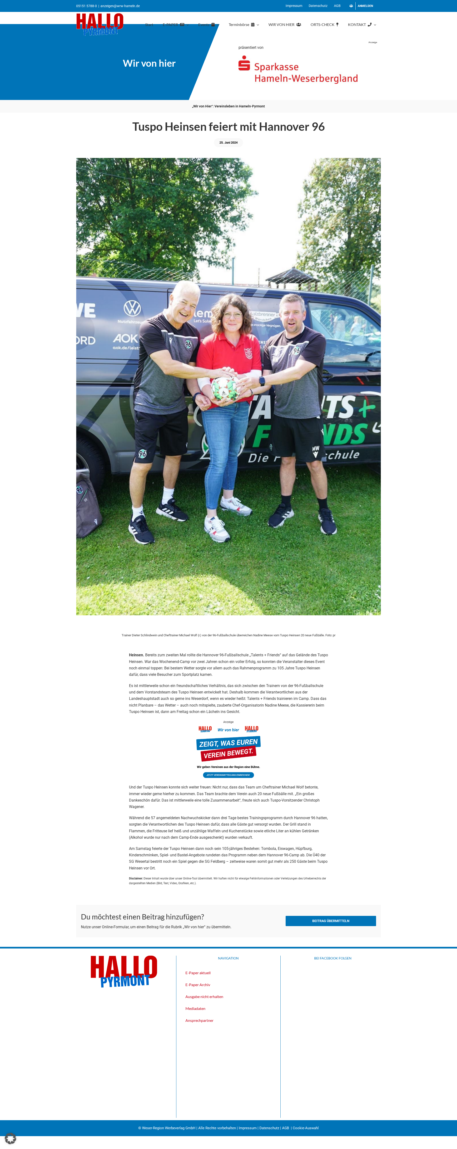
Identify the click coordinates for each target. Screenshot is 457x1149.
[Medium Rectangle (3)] (228, 727)
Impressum (248, 1128)
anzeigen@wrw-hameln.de (120, 6)
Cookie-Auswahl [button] (306, 1128)
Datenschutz (269, 1128)
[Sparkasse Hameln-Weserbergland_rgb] (298, 57)
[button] (10, 1138)
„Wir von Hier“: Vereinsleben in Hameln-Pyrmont (228, 106)
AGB (285, 1128)
